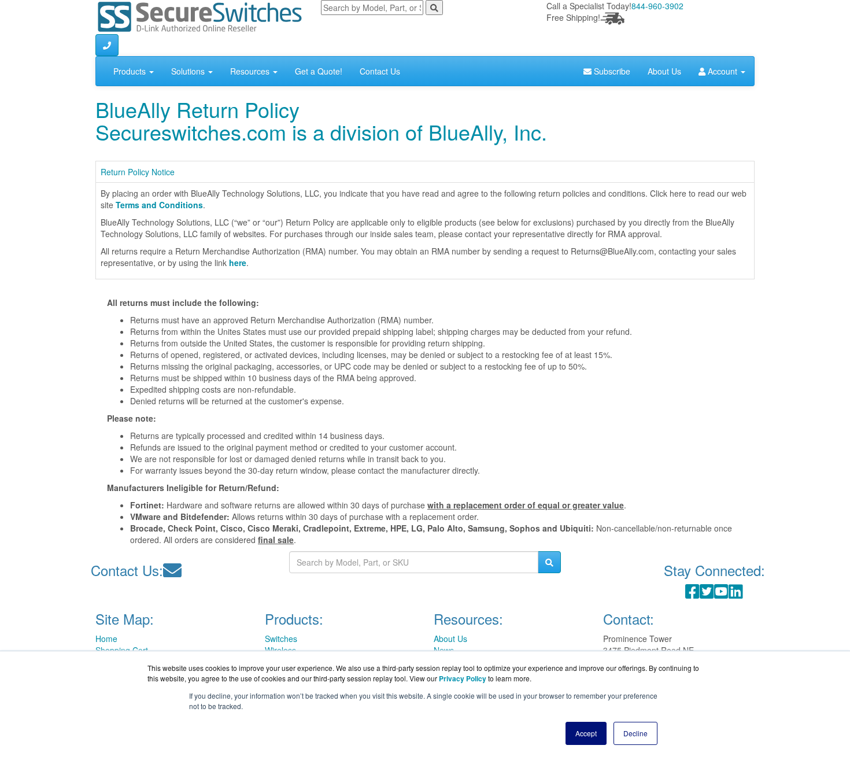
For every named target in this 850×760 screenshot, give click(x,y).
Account (722, 71)
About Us (664, 71)
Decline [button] (635, 733)
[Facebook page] (692, 594)
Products (130, 71)
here (237, 262)
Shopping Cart (121, 650)
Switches (281, 638)
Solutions (189, 71)
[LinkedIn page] (736, 594)
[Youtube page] (721, 594)
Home (106, 638)
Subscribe (611, 71)
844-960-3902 (657, 6)
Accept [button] (586, 733)
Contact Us (380, 71)
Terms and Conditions (159, 205)
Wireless (280, 650)
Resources (251, 71)
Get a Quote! (318, 71)
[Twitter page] (707, 594)
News (444, 650)
